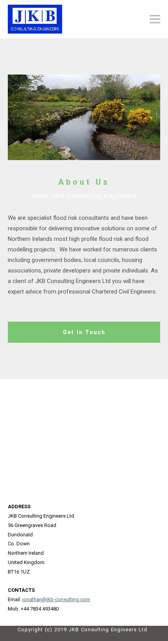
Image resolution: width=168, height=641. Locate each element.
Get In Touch (84, 332)
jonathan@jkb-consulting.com (56, 599)
